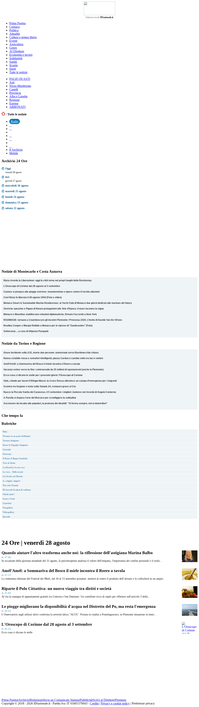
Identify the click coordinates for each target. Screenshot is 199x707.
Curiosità (7, 449)
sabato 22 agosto (14, 208)
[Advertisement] (31, 240)
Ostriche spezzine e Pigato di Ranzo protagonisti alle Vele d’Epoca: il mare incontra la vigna (53, 308)
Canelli (13, 89)
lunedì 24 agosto (14, 196)
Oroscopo (7, 454)
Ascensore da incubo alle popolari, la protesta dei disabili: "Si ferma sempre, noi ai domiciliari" (55, 403)
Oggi (8, 168)
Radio (14, 121)
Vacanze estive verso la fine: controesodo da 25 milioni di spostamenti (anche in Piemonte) (53, 369)
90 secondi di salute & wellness (17, 490)
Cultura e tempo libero (23, 37)
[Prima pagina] (3, 114)
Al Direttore (16, 51)
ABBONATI (17, 107)
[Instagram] (10, 128)
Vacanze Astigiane (11, 440)
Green (13, 47)
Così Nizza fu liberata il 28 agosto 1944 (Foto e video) (32, 297)
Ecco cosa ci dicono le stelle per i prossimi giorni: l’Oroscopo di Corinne (43, 375)
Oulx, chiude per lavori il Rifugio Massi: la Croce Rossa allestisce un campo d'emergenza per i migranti (60, 380)
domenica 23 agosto (16, 202)
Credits (94, 703)
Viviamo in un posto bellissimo (17, 436)
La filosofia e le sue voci (14, 467)
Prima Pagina (17, 23)
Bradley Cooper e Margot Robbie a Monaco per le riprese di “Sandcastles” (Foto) (48, 325)
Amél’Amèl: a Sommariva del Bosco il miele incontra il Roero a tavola (41, 364)
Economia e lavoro (20, 54)
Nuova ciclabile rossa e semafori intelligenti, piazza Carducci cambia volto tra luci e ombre (53, 358)
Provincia (15, 93)
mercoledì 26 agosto (16, 185)
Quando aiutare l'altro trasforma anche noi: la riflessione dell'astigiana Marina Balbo (77, 552)
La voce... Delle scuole (13, 472)
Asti (11, 82)
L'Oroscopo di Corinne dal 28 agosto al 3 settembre (31, 286)
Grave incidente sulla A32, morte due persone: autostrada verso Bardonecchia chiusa (51, 352)
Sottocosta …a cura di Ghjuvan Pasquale (26, 331)
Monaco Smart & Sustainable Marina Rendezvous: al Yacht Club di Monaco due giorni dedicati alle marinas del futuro (67, 303)
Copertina (7, 503)
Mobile (13, 153)
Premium (120, 700)
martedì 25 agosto (15, 191)
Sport (12, 68)
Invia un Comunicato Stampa (61, 700)
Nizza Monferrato (20, 86)
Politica (13, 30)
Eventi (13, 40)
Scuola (13, 65)
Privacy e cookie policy (115, 703)
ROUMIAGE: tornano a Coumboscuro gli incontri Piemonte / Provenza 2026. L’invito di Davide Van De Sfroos (62, 320)
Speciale (6, 516)
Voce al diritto (9, 463)
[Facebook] (10, 125)
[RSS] (10, 139)
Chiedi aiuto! (8, 494)
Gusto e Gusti (9, 499)
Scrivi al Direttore (103, 700)
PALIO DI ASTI (19, 79)
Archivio (17, 149)
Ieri (7, 177)
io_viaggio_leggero (11, 481)
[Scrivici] (10, 146)
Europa (13, 103)
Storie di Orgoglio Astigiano (15, 445)
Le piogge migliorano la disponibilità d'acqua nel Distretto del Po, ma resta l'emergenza (79, 606)
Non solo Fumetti (10, 485)
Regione (14, 100)
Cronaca (14, 26)
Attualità (14, 33)
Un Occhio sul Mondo (13, 476)
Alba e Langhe (18, 96)
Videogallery (8, 512)
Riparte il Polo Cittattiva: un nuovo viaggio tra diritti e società (56, 588)
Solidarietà (15, 58)
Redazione (36, 700)
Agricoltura (16, 44)
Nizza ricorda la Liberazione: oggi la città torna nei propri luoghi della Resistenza (47, 280)
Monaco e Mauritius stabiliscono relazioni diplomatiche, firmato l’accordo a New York (50, 314)
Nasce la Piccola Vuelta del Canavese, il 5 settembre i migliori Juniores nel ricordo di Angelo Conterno (59, 392)
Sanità (13, 61)
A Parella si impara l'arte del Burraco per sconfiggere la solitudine (39, 397)
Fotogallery (8, 507)
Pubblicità (86, 700)
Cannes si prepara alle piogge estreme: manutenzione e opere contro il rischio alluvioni (51, 291)
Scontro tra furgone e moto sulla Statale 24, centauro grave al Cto (39, 386)
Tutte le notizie (18, 72)
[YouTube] (10, 135)
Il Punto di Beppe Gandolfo (15, 458)
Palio (5, 431)
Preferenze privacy (143, 703)
